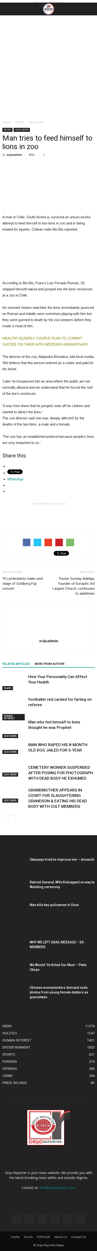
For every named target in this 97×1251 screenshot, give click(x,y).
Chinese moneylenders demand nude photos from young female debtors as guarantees (59, 992)
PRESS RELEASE (14, 1082)
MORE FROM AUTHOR (50, 664)
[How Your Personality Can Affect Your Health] (14, 682)
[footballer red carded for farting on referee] (14, 708)
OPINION (9, 1068)
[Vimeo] (67, 1219)
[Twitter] (55, 1219)
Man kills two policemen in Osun (54, 905)
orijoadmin (14, 154)
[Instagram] (42, 1219)
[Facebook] (29, 1219)
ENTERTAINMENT (16, 1047)
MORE (20, 122)
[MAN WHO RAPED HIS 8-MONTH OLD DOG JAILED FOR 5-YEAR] (14, 748)
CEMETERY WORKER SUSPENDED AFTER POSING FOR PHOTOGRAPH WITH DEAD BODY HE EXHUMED (60, 773)
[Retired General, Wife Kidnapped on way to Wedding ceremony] (14, 888)
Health (8, 688)
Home (6, 122)
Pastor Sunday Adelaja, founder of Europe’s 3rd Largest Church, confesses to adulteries (74, 586)
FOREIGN (9, 1061)
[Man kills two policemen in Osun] (14, 911)
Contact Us (78, 1237)
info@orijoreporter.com (58, 1187)
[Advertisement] (48, 66)
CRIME (7, 1075)
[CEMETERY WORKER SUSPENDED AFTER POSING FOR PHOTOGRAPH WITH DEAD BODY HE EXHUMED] (14, 771)
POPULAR (43, 1237)
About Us (60, 1237)
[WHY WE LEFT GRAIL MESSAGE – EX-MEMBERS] (14, 948)
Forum (28, 1237)
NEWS (7, 1026)
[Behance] (16, 1219)
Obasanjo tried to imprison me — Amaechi (62, 859)
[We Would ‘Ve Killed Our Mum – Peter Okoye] (14, 970)
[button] (90, 9)
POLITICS (9, 1033)
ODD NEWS (36, 122)
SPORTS (8, 1054)
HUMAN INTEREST (9, 717)
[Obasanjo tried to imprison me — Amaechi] (14, 865)
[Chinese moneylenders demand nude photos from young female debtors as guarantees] (14, 990)
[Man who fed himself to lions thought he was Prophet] (14, 728)
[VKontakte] (80, 1219)
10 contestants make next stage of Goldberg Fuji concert (22, 583)
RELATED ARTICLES (16, 664)
